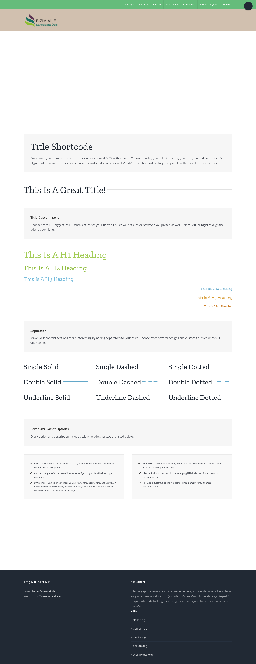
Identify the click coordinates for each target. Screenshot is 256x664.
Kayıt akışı (139, 637)
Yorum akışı (140, 646)
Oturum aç (140, 628)
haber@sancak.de (43, 591)
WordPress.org (143, 654)
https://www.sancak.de (46, 596)
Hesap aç (139, 620)
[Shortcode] (128, 75)
